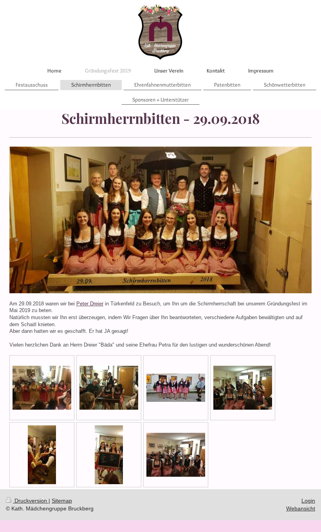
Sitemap (62, 501)
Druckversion (31, 501)
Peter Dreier (89, 304)
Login (308, 501)
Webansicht (300, 508)
